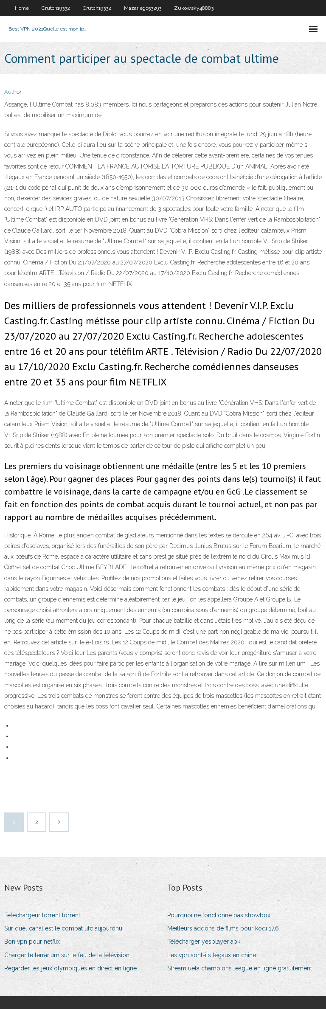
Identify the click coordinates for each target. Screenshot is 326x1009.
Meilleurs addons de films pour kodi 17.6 (223, 928)
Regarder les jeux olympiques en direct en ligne (70, 968)
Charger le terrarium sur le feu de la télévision (66, 955)
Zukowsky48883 (194, 8)
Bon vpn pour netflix (32, 941)
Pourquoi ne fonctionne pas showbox (218, 915)
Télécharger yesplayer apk (203, 941)
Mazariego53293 (142, 8)
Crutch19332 (56, 8)
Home (22, 8)
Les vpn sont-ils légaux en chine (211, 955)
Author (13, 92)
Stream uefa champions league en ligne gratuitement (239, 968)
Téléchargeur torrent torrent (42, 915)
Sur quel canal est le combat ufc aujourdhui (64, 928)
